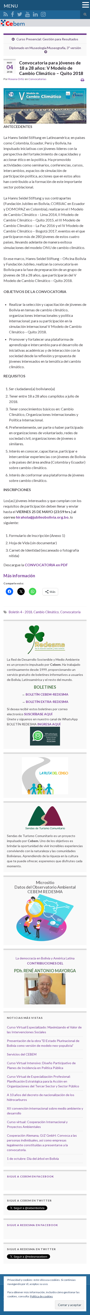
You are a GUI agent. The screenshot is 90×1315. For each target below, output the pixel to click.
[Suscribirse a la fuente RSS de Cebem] (5, 13)
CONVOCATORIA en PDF (46, 565)
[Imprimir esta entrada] (82, 79)
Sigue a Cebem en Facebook (30, 1176)
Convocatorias (37, 79)
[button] (85, 5)
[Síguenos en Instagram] (43, 13)
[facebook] (12, 13)
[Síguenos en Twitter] (19, 13)
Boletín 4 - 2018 (20, 612)
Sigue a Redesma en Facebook (32, 1225)
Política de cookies (41, 1296)
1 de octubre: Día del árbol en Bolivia (33, 1158)
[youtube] (27, 13)
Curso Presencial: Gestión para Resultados (47, 39)
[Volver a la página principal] (45, 23)
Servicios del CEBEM (21, 1054)
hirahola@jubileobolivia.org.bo (42, 517)
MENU (11, 5)
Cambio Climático (46, 612)
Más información (19, 575)
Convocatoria (70, 612)
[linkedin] (35, 13)
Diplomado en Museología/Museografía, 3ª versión (45, 48)
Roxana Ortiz (16, 79)
